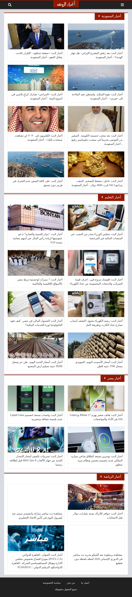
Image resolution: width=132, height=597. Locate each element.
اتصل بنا (85, 582)
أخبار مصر (114, 378)
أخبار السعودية (111, 16)
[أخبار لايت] (66, 4)
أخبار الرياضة (112, 476)
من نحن (71, 582)
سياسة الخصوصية (52, 582)
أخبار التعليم (113, 197)
